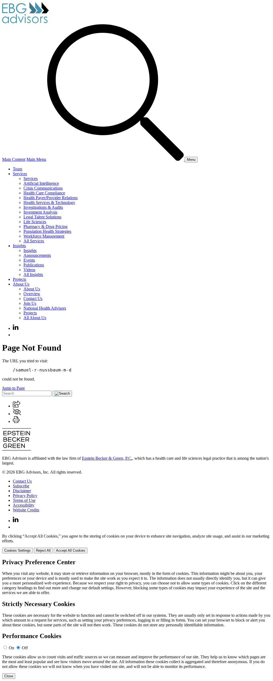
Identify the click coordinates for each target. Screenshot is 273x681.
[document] (136, 619)
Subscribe (21, 486)
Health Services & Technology (49, 202)
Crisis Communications (43, 188)
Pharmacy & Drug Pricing (45, 226)
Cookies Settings (17, 550)
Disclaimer (22, 490)
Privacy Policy (25, 495)
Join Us (29, 303)
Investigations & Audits (43, 207)
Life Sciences (34, 221)
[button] (16, 406)
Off (25, 648)
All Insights (33, 274)
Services (20, 173)
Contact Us (32, 298)
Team (17, 169)
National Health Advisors (44, 308)
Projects (19, 279)
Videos (29, 269)
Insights (19, 245)
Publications (33, 265)
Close (8, 676)
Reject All (43, 550)
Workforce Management (43, 236)
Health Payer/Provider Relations (50, 197)
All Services (33, 241)
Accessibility (23, 505)
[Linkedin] (15, 328)
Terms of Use (24, 500)
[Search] (116, 159)
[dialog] (136, 543)
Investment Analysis (40, 212)
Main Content (13, 159)
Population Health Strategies (47, 231)
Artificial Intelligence (41, 183)
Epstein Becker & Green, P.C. (107, 458)
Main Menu (36, 159)
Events (29, 260)
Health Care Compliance (44, 193)
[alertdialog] (136, 619)
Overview (31, 293)
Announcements (37, 255)
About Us (21, 284)
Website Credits (26, 510)
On (11, 648)
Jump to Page (13, 388)
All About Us (34, 317)
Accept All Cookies (70, 550)
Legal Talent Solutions (42, 217)
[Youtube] (15, 335)
